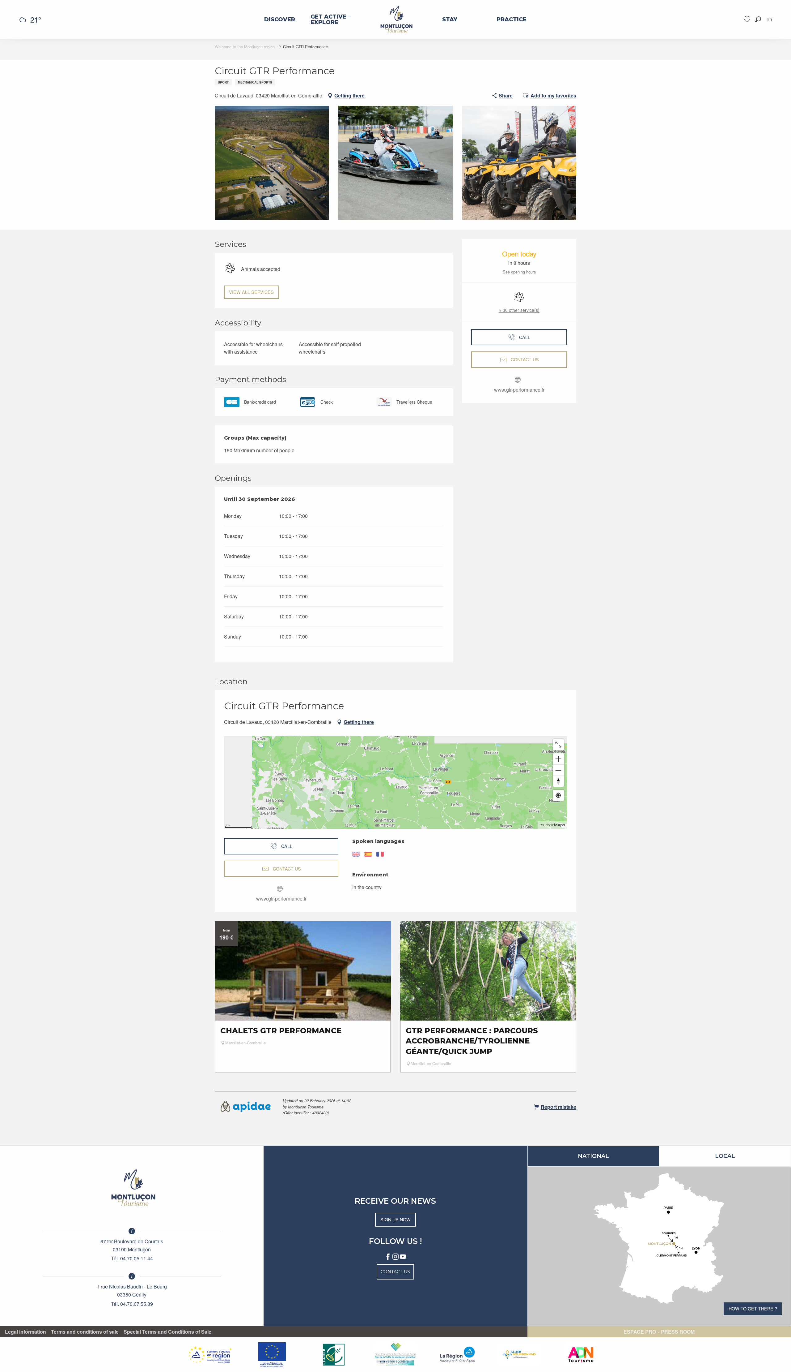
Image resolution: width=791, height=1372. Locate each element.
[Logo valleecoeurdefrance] (132, 1187)
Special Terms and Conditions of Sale (167, 1331)
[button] (758, 19)
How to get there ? (753, 1308)
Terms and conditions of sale (85, 1331)
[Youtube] (403, 1257)
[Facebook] (388, 1257)
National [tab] (593, 1156)
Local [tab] (725, 1156)
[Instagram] (395, 1257)
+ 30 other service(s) (519, 310)
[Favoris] (748, 19)
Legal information (25, 1331)
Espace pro (640, 1331)
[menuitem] (279, 19)
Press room (678, 1331)
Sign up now (395, 1219)
